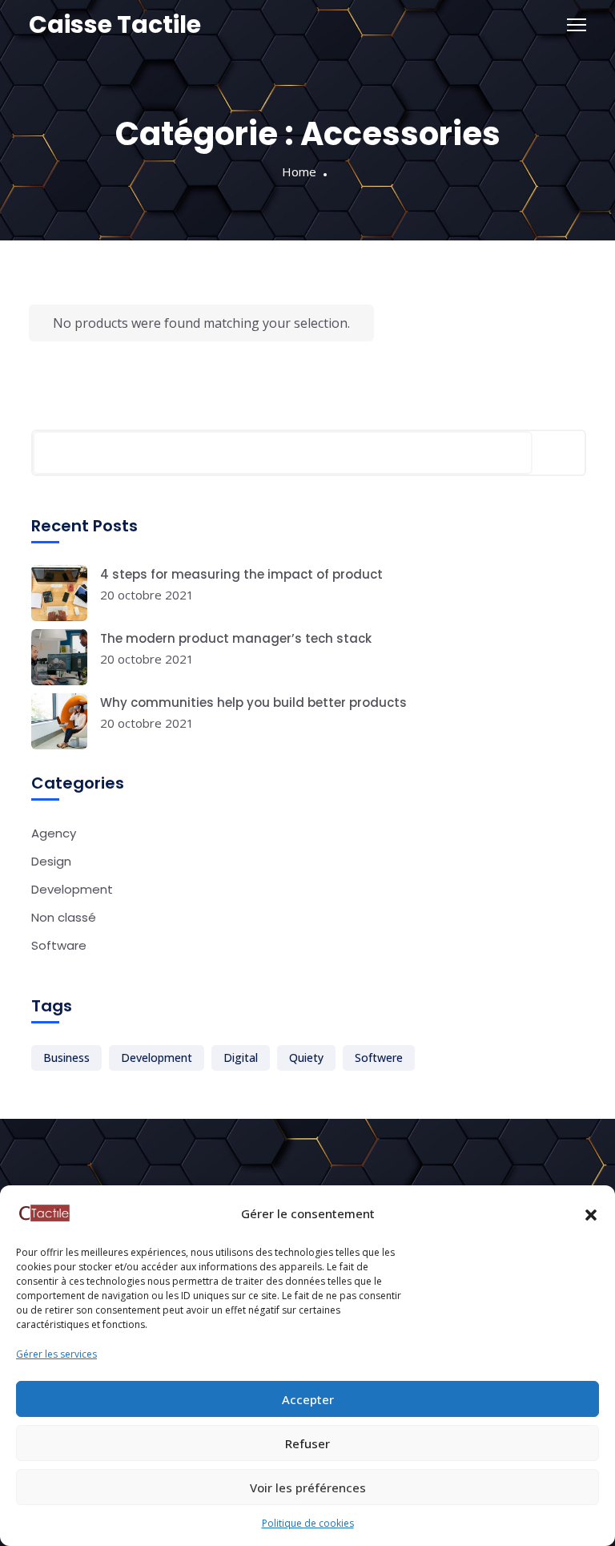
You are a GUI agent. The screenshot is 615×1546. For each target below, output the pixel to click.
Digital (240, 1057)
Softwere (379, 1057)
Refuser (307, 1443)
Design (51, 861)
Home (299, 171)
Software (58, 945)
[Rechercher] (559, 452)
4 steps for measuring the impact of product (241, 574)
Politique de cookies (308, 1523)
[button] (591, 1213)
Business (66, 1057)
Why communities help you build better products (253, 702)
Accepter (308, 1399)
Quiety (306, 1057)
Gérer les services (56, 1354)
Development (72, 889)
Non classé (63, 917)
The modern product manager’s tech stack (236, 638)
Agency (53, 833)
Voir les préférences (308, 1487)
